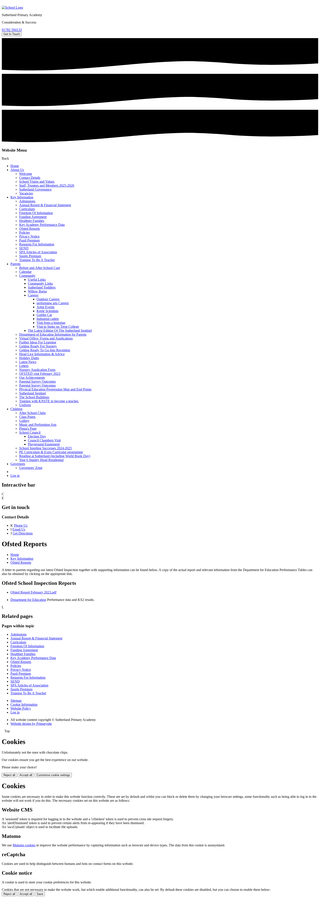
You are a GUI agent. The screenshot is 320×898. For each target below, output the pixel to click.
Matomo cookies (24, 845)
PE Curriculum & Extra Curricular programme (51, 452)
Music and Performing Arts (37, 424)
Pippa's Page (28, 428)
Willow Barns (37, 291)
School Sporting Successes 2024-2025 (45, 448)
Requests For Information (36, 244)
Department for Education (28, 600)
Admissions (27, 201)
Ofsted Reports (29, 228)
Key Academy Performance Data (42, 225)
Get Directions (23, 533)
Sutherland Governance (35, 189)
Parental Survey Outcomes (37, 381)
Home (14, 166)
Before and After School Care (39, 268)
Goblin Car (44, 315)
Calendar (25, 272)
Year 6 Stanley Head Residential (41, 460)
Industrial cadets (48, 319)
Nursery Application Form (37, 370)
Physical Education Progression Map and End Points (55, 389)
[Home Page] (12, 7)
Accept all (26, 775)
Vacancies (26, 193)
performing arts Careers (53, 303)
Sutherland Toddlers (42, 287)
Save (40, 894)
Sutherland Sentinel (32, 393)
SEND (24, 248)
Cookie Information (23, 704)
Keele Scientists (47, 311)
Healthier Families (31, 221)
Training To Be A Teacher (37, 260)
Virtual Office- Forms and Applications (46, 338)
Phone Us (20, 525)
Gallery (24, 421)
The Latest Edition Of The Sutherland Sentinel (60, 330)
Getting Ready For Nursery (38, 346)
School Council (29, 432)
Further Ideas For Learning (37, 342)
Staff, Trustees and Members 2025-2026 (46, 185)
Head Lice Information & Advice (42, 354)
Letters (24, 366)
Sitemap (16, 700)
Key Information (21, 197)
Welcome (25, 174)
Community (27, 275)
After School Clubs (32, 413)
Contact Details (29, 177)
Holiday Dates (29, 358)
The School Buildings (34, 397)
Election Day (37, 436)
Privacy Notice (29, 236)
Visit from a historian (51, 323)
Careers (33, 295)
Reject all (9, 775)
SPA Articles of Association (38, 252)
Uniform (25, 405)
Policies (24, 232)
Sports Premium (30, 256)
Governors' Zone (30, 468)
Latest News (27, 362)
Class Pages (27, 417)
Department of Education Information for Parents (52, 334)
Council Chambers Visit (44, 440)
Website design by (31, 724)
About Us (17, 170)
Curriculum (27, 209)
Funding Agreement (33, 217)
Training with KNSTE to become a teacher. (49, 401)
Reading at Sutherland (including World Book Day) (54, 456)
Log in (15, 475)
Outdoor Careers (48, 299)
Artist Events (45, 307)
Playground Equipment (44, 444)
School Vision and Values (36, 181)
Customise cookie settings (53, 775)
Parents (15, 264)
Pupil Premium (29, 240)
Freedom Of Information (36, 213)
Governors (17, 464)
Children (16, 409)
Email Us (18, 529)
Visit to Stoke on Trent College (58, 326)
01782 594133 (12, 30)
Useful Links (37, 279)
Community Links (40, 283)
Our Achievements (32, 377)
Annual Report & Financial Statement (45, 205)
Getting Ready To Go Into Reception (44, 350)
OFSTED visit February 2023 (39, 373)
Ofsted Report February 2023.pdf (33, 592)
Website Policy (20, 708)
